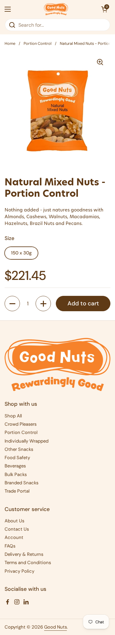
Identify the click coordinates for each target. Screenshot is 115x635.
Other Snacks (19, 449)
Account (14, 537)
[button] (104, 9)
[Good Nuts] (56, 9)
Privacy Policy (19, 571)
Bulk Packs (16, 474)
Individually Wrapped (26, 441)
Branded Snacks (21, 483)
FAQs (10, 546)
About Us (14, 521)
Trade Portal (17, 491)
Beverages (15, 466)
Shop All (13, 416)
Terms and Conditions (28, 562)
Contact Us (17, 529)
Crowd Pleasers (20, 424)
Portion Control (38, 43)
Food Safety (17, 458)
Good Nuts (55, 627)
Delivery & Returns (24, 554)
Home (10, 43)
